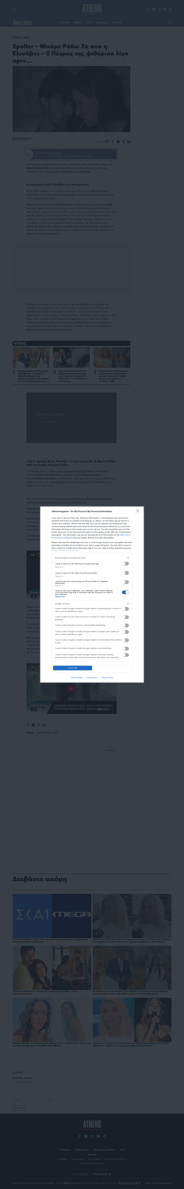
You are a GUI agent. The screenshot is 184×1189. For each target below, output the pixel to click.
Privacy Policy (107, 677)
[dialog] (92, 594)
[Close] (138, 511)
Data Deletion (77, 677)
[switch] (125, 563)
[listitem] (92, 557)
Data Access (92, 677)
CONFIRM (73, 668)
